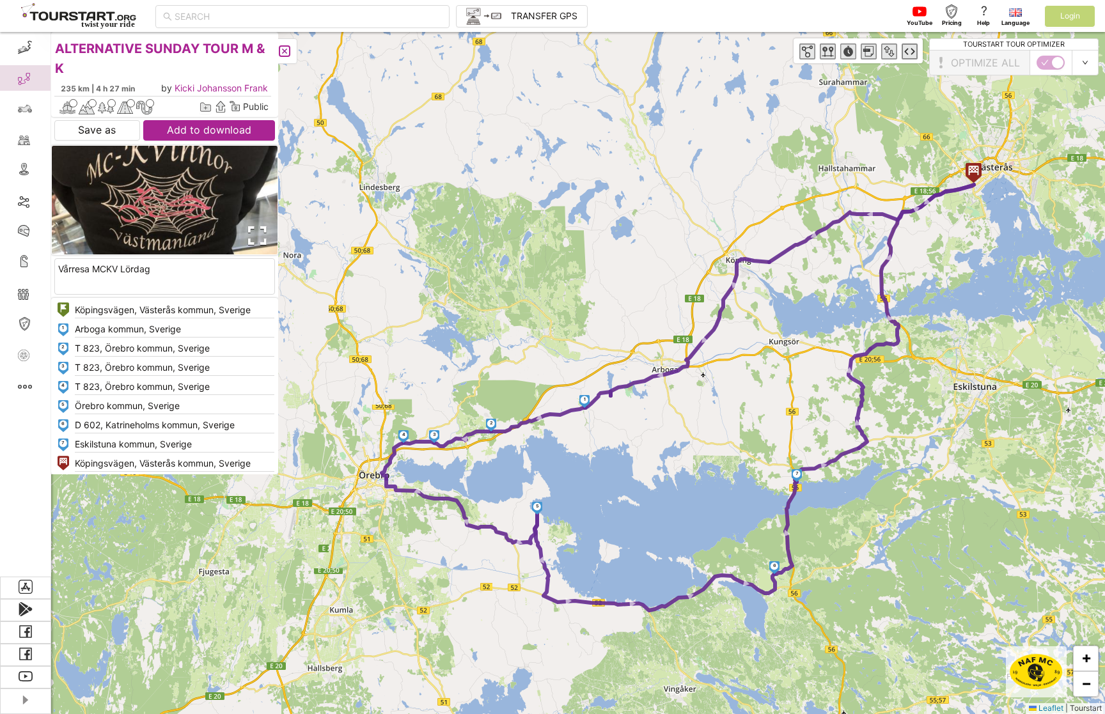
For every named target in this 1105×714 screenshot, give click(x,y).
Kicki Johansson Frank (221, 87)
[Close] (284, 51)
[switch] (1051, 63)
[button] (584, 401)
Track (45, 200)
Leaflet (1050, 708)
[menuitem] (25, 47)
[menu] (25, 304)
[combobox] (308, 16)
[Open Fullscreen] (254, 235)
